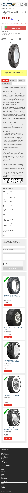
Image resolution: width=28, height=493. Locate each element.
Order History (3, 484)
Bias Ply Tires (11, 8)
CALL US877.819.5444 (21, 41)
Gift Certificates (4, 475)
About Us (3, 458)
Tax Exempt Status (4, 456)
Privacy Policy (3, 461)
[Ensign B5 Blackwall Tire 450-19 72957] (13, 55)
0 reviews (10, 33)
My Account (3, 483)
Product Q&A (21, 80)
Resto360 (3, 451)
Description (5, 80)
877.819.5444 (11, 0)
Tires (6, 8)
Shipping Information (5, 454)
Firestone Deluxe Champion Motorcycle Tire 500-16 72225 (12, 296)
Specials (2, 477)
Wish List (2, 486)
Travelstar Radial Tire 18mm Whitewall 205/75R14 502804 (11, 361)
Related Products (6, 83)
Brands (2, 474)
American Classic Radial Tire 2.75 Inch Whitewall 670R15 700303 (12, 394)
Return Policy (3, 453)
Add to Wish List (6, 35)
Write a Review (16, 33)
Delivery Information (5, 460)
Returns (2, 469)
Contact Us (18, 0)
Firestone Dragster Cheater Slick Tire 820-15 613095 (13, 328)
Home (2, 8)
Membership (3, 488)
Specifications (13, 80)
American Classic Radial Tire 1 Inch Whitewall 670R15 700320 (13, 428)
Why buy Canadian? (4, 457)
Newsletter (3, 487)
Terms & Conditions (4, 462)
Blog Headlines (4, 478)
